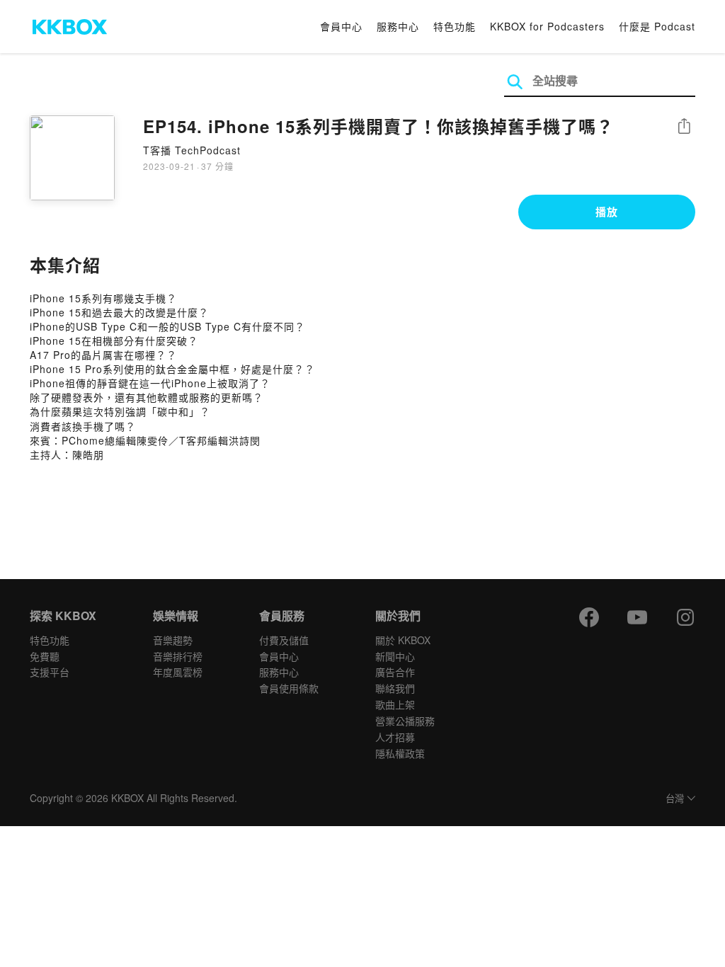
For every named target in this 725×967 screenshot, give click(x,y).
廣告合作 (395, 672)
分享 (684, 127)
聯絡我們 (395, 688)
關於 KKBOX (402, 640)
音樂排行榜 (177, 656)
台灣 (675, 799)
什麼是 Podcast (657, 26)
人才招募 (395, 737)
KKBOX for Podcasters (547, 26)
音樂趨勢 (173, 640)
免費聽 (44, 656)
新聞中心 (395, 656)
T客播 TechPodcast (192, 150)
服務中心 (398, 26)
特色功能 (454, 26)
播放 (606, 211)
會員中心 (341, 26)
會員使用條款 (289, 688)
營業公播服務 (405, 721)
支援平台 (49, 672)
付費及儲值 (284, 640)
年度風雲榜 (177, 672)
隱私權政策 (400, 753)
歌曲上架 (395, 704)
